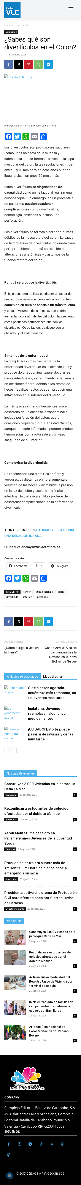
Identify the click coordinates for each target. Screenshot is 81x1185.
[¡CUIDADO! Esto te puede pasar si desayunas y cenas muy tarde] (15, 734)
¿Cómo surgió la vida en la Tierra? (21, 650)
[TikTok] (41, 1144)
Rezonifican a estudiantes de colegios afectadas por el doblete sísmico (50, 957)
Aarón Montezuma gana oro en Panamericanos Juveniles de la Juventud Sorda (38, 838)
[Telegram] (48, 64)
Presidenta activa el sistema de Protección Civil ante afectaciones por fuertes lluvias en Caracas (40, 897)
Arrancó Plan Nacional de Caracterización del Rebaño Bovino (49, 1031)
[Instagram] (19, 1144)
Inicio (7, 25)
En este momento (15, 908)
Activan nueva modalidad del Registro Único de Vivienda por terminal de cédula (51, 981)
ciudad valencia (44, 591)
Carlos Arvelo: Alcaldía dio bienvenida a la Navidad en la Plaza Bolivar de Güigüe (61, 654)
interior (27, 596)
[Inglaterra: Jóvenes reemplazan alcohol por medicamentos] (15, 713)
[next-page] (14, 750)
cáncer (27, 591)
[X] (18, 64)
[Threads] (8, 1155)
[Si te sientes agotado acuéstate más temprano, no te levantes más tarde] (15, 692)
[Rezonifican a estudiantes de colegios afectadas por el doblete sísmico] (15, 957)
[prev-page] (7, 750)
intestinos (42, 596)
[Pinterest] (28, 64)
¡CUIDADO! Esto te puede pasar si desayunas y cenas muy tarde (50, 734)
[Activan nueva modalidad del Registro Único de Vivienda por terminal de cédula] (15, 982)
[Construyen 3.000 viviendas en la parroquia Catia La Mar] (15, 937)
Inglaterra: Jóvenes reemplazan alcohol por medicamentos (47, 713)
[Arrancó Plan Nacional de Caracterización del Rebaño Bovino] (15, 1032)
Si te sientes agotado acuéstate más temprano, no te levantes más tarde (52, 693)
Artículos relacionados (22, 676)
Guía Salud (21, 25)
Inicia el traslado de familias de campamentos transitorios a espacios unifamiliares (51, 1006)
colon (60, 591)
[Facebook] (8, 64)
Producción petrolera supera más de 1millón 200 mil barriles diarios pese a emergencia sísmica (35, 868)
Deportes (10, 849)
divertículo (12, 596)
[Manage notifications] (9, 1175)
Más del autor (52, 676)
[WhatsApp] (38, 64)
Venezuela (11, 794)
